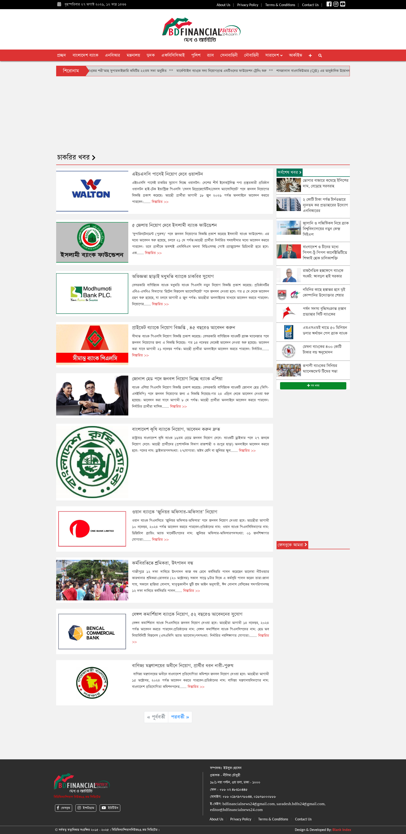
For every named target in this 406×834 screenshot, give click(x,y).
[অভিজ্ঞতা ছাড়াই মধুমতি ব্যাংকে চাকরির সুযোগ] (92, 293)
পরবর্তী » (180, 717)
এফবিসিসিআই (173, 55)
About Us (223, 5)
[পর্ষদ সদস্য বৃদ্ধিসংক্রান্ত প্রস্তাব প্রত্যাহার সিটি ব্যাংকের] (289, 313)
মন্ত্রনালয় (133, 55)
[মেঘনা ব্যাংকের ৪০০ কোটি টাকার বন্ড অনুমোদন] (289, 351)
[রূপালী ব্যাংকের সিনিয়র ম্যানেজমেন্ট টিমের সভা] (289, 370)
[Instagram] (335, 5)
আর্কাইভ (295, 55)
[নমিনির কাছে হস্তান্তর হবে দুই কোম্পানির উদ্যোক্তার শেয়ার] (289, 294)
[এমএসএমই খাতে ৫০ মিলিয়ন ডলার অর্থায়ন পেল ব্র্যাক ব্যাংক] (289, 332)
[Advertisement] (203, 114)
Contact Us (310, 5)
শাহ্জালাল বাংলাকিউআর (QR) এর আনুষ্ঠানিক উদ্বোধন (289, 70)
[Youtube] (342, 5)
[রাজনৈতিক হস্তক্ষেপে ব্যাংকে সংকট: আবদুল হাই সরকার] (289, 275)
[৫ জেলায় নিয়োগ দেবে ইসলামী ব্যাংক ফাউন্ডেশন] (92, 242)
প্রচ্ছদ (61, 55)
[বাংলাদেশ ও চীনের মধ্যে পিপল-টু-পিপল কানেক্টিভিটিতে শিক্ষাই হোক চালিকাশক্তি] (289, 251)
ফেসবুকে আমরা (291, 545)
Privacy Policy (247, 5)
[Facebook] (329, 5)
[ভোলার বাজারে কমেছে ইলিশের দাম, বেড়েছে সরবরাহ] (289, 184)
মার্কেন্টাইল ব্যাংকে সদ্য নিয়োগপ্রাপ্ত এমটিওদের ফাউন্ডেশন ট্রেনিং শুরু (198, 70)
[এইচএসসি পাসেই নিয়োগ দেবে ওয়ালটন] (92, 190)
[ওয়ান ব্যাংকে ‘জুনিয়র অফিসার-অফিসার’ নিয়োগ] (92, 529)
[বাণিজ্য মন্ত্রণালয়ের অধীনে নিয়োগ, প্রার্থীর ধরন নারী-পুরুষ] (92, 682)
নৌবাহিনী (251, 55)
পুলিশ (195, 55)
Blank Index (341, 830)
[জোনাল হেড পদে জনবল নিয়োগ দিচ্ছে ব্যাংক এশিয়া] (92, 395)
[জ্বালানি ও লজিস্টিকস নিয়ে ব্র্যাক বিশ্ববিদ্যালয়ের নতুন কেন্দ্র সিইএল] (289, 227)
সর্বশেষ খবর (288, 172)
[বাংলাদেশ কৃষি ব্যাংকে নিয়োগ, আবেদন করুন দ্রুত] (92, 462)
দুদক (151, 55)
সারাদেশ (272, 55)
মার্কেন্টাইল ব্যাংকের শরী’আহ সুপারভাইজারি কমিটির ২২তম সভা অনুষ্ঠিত (95, 70)
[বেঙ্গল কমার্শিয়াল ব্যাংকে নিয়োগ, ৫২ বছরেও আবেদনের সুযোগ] (92, 631)
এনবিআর (112, 55)
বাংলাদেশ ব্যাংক (85, 55)
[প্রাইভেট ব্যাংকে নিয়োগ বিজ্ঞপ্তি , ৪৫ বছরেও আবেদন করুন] (92, 344)
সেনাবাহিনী (229, 55)
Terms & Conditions (280, 5)
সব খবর (314, 386)
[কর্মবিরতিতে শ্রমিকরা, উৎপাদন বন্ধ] (92, 580)
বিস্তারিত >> (160, 201)
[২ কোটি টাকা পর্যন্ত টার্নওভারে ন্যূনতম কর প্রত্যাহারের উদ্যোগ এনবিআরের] (289, 203)
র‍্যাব (210, 55)
